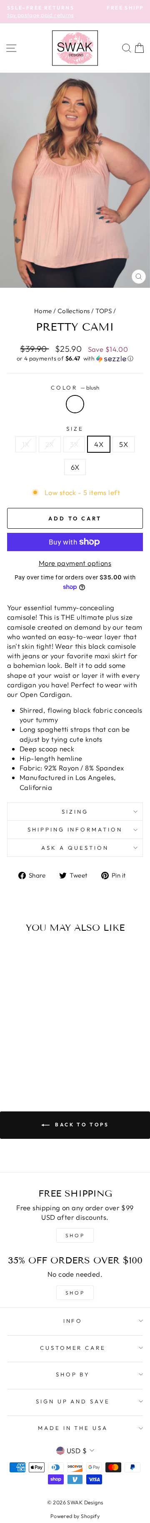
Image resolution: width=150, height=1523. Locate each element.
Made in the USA (73, 1428)
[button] (75, 359)
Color (75, 387)
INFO (73, 1320)
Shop (75, 1293)
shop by (73, 1374)
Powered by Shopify (75, 1516)
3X (74, 444)
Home (43, 311)
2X (49, 444)
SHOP (75, 1235)
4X (98, 444)
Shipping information (75, 829)
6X (75, 467)
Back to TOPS (81, 1124)
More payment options (75, 563)
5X (123, 444)
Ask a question (75, 847)
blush (75, 404)
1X (26, 444)
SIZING (75, 811)
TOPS (103, 311)
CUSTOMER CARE (73, 1347)
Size (75, 428)
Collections (74, 311)
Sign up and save (73, 1401)
